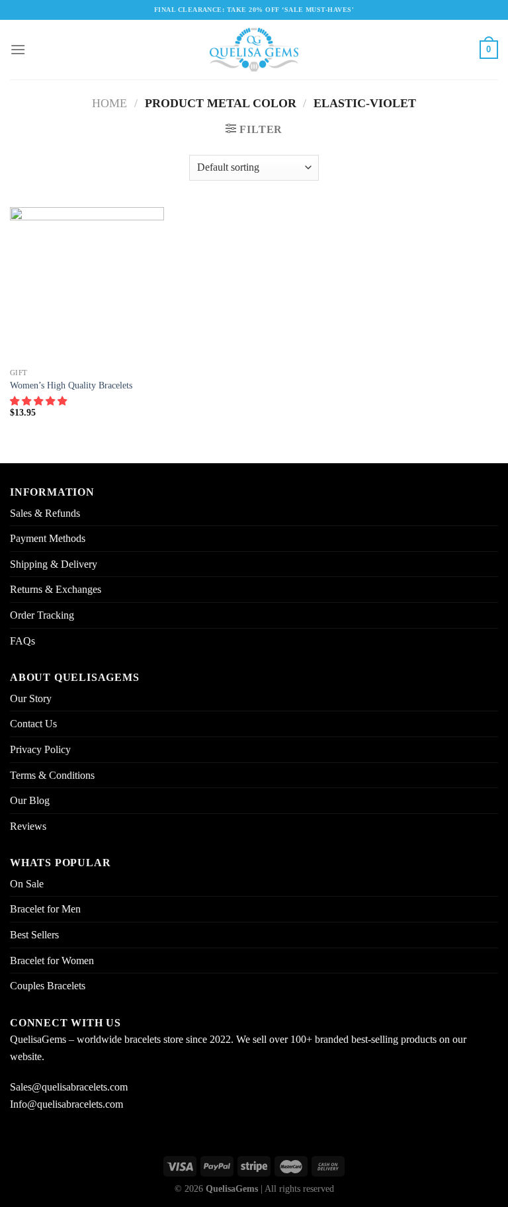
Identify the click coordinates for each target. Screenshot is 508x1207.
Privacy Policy (40, 749)
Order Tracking (42, 615)
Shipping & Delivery (53, 564)
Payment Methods (47, 538)
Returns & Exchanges (55, 589)
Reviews (28, 826)
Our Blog (30, 800)
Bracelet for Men (45, 909)
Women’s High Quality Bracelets (71, 385)
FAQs (22, 641)
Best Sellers (34, 934)
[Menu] (18, 49)
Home (109, 103)
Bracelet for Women (52, 960)
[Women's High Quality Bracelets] (87, 284)
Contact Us (33, 723)
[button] (39, 401)
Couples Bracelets (47, 985)
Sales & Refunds (45, 513)
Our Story (31, 698)
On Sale (27, 883)
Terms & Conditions (52, 775)
